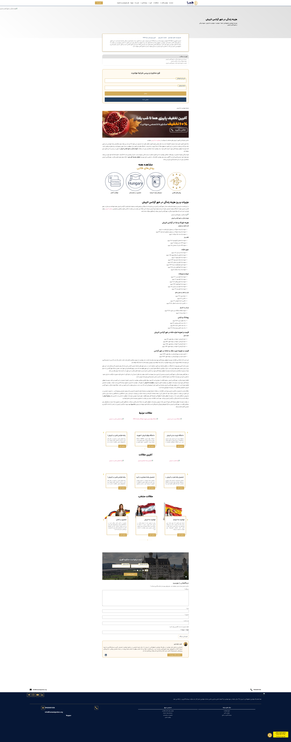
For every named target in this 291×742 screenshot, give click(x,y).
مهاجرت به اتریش (210, 23)
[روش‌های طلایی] (176, 181)
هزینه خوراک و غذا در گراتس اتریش (178, 61)
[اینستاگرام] (33, 695)
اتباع (140, 570)
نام (187, 608)
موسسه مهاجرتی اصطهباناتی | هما (229, 23)
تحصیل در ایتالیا (121, 520)
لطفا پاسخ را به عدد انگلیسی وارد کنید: (179, 626)
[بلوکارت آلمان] (114, 181)
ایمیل (187, 614)
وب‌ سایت (186, 620)
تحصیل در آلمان (150, 520)
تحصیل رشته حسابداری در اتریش (115, 435)
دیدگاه (187, 589)
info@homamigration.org (54, 712)
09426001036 (50, 708)
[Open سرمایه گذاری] (140, 3)
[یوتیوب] (37, 695)
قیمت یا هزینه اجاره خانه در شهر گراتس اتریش (176, 63)
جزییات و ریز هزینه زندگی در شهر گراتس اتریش (176, 59)
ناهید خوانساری (178, 644)
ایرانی (134, 570)
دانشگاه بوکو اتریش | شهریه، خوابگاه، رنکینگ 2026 (167, 435)
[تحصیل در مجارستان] (135, 181)
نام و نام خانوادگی (180, 78)
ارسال (145, 93)
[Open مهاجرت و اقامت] (160, 3)
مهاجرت (217, 23)
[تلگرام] (29, 695)
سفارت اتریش (108, 209)
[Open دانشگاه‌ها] (153, 3)
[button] (103, 432)
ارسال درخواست (130, 574)
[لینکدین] (42, 695)
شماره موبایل (181, 85)
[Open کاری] (149, 3)
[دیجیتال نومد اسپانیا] (156, 181)
